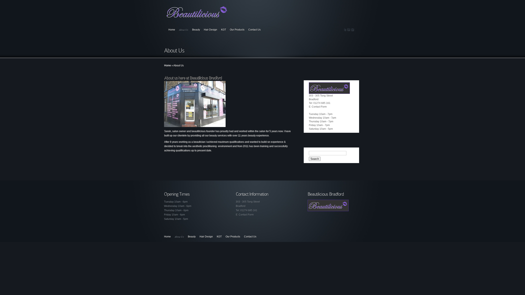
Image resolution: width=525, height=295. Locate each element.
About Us (183, 29)
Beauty (196, 29)
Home (171, 29)
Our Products (237, 29)
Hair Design (210, 29)
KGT (223, 29)
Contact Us (254, 29)
